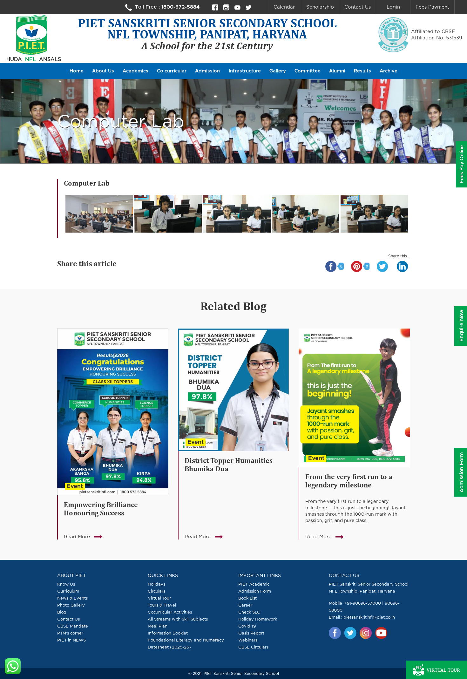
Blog (61, 612)
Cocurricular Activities (170, 612)
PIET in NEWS (71, 640)
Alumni (337, 71)
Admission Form (254, 591)
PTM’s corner (70, 633)
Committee (307, 71)
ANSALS (50, 59)
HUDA (14, 59)
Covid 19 (247, 626)
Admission (207, 71)
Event (75, 486)
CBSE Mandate (72, 626)
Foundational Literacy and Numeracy (186, 640)
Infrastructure (245, 71)
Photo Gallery (71, 605)
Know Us (66, 584)
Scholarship (320, 7)
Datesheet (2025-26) (169, 647)
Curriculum (68, 591)
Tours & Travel (162, 605)
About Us (103, 71)
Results (362, 71)
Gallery (277, 71)
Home (77, 71)
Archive (388, 71)
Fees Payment (432, 7)
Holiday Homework (257, 619)
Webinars (247, 640)
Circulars (156, 591)
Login (393, 7)
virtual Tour (443, 670)
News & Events (72, 598)
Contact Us (357, 7)
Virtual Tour (159, 598)
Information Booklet (168, 633)
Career (245, 605)
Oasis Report (251, 633)
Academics (135, 71)
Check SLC (249, 612)
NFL (30, 59)
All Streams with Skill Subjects (178, 619)
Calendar (284, 7)
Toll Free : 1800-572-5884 (166, 7)
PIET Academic (253, 584)
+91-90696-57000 (362, 603)
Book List (247, 598)
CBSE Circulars (253, 647)
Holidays (156, 584)
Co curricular (171, 71)
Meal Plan (157, 626)
